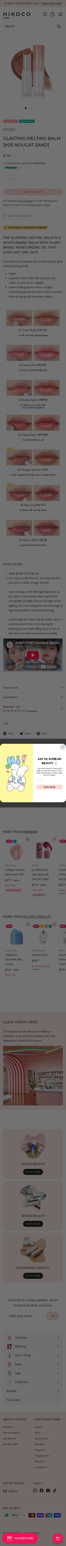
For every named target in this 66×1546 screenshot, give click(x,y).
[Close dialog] (62, 747)
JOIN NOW (50, 787)
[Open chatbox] (58, 1538)
